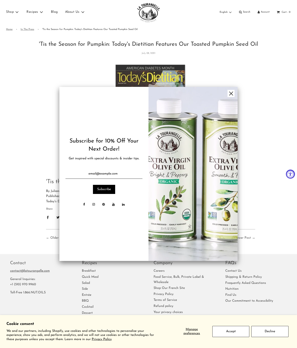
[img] (193, 174)
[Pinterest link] (103, 205)
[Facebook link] (84, 205)
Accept (231, 331)
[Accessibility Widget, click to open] (290, 174)
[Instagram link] (94, 205)
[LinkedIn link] (123, 205)
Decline (270, 331)
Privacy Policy (102, 339)
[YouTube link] (113, 205)
